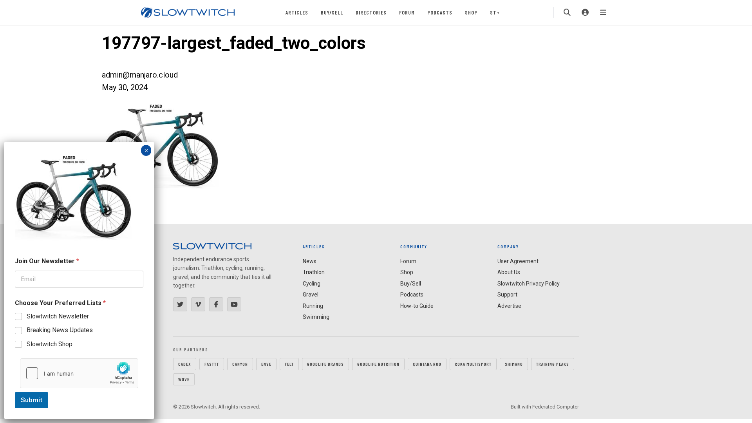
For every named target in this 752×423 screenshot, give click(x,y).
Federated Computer (555, 407)
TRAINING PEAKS (552, 364)
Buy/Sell (332, 12)
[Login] (585, 12)
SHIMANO (514, 364)
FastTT (211, 364)
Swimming (316, 317)
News (309, 261)
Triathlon (314, 272)
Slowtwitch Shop (49, 344)
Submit (31, 400)
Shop (471, 12)
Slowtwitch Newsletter (58, 316)
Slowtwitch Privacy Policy (528, 283)
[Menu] (603, 12)
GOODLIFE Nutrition (378, 364)
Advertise (509, 306)
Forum (407, 12)
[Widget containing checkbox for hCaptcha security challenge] (79, 373)
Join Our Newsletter (47, 261)
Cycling (311, 283)
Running (313, 306)
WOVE (184, 379)
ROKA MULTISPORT (473, 364)
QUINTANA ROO (427, 364)
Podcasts (439, 12)
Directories (371, 12)
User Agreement (518, 261)
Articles (297, 12)
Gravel (310, 294)
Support (507, 294)
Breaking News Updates (60, 330)
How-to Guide (417, 306)
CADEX (184, 364)
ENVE (266, 364)
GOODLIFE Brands (325, 364)
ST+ (495, 12)
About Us (508, 272)
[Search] (567, 12)
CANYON (240, 364)
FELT (289, 364)
